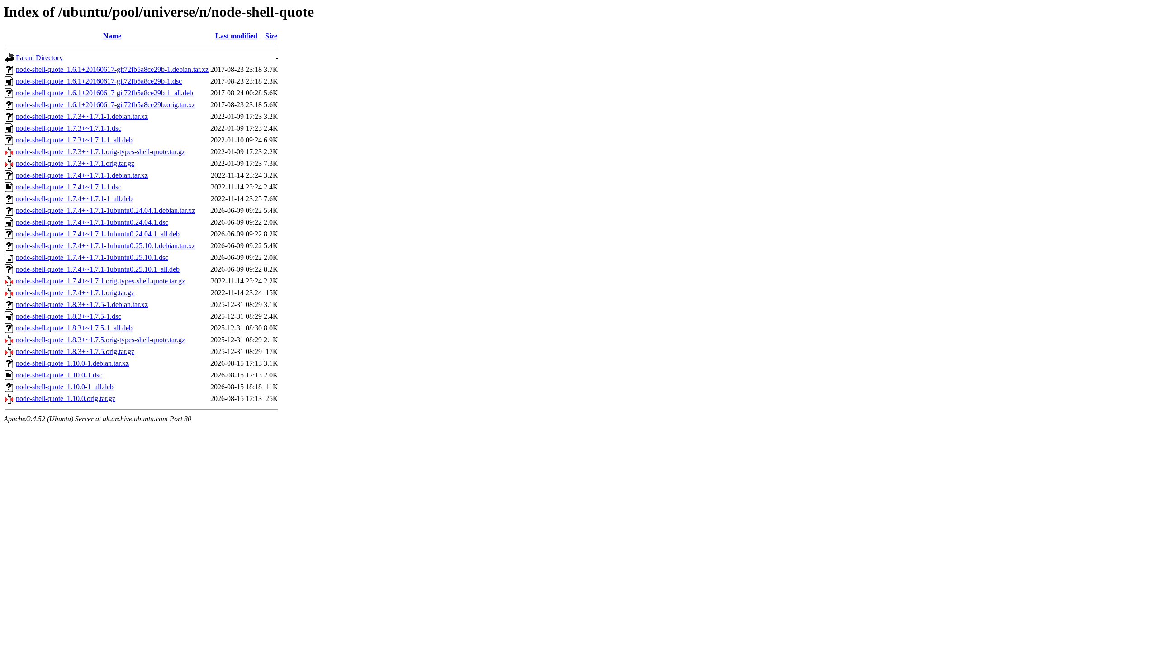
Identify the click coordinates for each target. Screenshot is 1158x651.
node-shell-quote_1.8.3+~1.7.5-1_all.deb (74, 328)
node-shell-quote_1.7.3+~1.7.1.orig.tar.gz (75, 163)
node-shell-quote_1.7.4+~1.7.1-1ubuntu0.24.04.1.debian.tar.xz (105, 210)
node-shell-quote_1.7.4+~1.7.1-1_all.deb (74, 199)
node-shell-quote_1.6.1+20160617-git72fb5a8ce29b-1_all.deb (104, 93)
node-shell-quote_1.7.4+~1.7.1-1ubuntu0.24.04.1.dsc (92, 222)
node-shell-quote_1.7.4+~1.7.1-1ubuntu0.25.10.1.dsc (92, 257)
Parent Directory (39, 57)
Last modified (236, 36)
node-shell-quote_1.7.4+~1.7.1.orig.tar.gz (75, 293)
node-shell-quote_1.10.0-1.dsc (59, 375)
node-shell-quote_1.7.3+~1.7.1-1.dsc (68, 128)
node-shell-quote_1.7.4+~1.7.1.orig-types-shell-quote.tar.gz (100, 281)
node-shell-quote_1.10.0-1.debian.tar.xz (72, 363)
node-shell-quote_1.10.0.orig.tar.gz (65, 398)
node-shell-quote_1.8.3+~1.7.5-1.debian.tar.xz (82, 304)
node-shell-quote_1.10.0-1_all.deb (65, 387)
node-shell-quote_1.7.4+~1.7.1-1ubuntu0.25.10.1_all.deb (98, 269)
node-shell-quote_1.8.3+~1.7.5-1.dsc (68, 316)
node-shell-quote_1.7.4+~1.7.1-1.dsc (68, 187)
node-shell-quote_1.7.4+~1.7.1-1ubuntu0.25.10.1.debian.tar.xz (105, 246)
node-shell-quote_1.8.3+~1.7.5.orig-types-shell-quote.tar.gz (100, 340)
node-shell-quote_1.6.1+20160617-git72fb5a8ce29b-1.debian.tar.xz (112, 69)
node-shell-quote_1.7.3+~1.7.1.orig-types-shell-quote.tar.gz (100, 152)
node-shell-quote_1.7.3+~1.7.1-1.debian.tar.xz (82, 116)
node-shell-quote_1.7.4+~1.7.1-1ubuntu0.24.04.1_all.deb (98, 234)
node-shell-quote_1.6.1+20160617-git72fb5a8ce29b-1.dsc (99, 81)
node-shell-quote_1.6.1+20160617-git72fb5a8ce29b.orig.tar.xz (105, 104)
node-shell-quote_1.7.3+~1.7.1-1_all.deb (74, 140)
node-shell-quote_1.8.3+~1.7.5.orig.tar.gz (75, 351)
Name (112, 36)
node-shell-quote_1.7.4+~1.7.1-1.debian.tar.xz (82, 175)
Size (271, 36)
